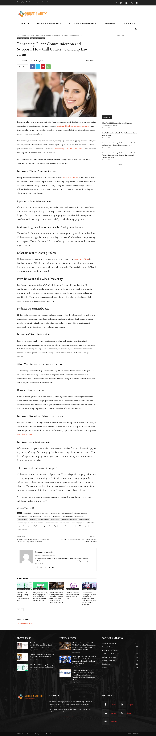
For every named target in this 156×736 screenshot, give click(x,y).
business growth (55, 513)
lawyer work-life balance (51, 522)
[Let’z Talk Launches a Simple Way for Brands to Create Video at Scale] (73, 586)
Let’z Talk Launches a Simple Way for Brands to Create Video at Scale (72, 595)
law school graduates (37, 522)
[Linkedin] (126, 3)
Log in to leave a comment (25, 623)
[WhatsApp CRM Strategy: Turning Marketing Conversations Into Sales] (24, 586)
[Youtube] (53, 567)
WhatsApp (114, 721)
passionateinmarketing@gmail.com (65, 717)
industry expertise (84, 519)
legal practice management (25, 526)
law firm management (23, 522)
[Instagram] (121, 3)
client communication (35, 516)
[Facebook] (116, 3)
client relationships (68, 516)
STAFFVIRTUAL (22, 529)
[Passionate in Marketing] (41, 61)
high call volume (55, 519)
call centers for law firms (80, 513)
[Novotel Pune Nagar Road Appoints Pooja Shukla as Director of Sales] (22, 657)
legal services (37, 526)
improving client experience (69, 519)
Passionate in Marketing (33, 61)
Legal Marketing (90, 522)
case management (22, 516)
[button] (136, 29)
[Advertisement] (89, 14)
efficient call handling (43, 519)
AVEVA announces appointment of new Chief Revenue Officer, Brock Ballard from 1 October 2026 (41, 645)
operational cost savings (50, 526)
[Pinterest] (43, 66)
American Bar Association (41, 513)
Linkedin (113, 713)
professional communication (67, 526)
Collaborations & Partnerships (37, 38)
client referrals (56, 516)
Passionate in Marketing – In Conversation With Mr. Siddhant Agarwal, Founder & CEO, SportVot (119, 144)
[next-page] (22, 609)
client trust (33, 519)
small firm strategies (82, 526)
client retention (79, 516)
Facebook (113, 705)
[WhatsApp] (136, 3)
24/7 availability (28, 513)
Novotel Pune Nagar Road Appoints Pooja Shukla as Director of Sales (42, 655)
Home (18, 35)
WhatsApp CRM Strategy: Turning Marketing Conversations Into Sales (23, 596)
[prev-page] (18, 609)
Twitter (129, 713)
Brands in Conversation (28, 35)
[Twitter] (131, 3)
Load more (120, 164)
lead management (64, 522)
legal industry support (77, 522)
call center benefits (67, 513)
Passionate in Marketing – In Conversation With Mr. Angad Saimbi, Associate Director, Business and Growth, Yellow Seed (119, 155)
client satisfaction (23, 519)
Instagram (130, 705)
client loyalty (47, 516)
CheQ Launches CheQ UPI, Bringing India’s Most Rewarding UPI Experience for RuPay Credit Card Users (40, 596)
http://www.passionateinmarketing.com (45, 555)
